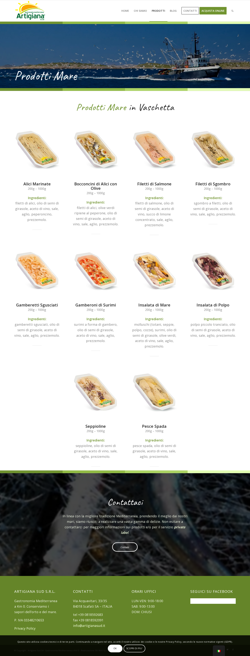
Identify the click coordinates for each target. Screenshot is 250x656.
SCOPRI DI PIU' (134, 648)
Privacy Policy (25, 628)
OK (115, 648)
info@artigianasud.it (89, 625)
